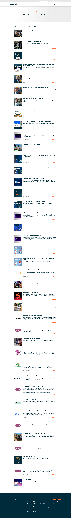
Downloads (41, 507)
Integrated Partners (42, 504)
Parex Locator (34, 504)
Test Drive (34, 510)
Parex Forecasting (35, 503)
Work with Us (48, 501)
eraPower (34, 500)
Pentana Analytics (35, 505)
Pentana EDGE (34, 506)
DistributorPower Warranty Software (29, 511)
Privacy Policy (48, 507)
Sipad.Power (34, 508)
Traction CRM (34, 511)
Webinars (41, 508)
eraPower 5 (34, 501)
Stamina (34, 509)
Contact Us (58, 4)
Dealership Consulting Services (29, 504)
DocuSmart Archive (29, 512)
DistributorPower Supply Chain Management (29, 506)
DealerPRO (28, 503)
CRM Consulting (28, 500)
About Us (48, 500)
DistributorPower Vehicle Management (29, 508)
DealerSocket (28, 505)
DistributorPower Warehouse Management (29, 509)
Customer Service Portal (56, 501)
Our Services (38, 4)
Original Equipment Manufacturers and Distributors (42, 501)
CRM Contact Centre (29, 501)
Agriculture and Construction (43, 503)
